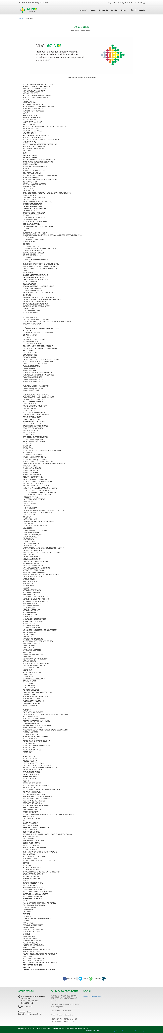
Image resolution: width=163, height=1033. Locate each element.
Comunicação (103, 10)
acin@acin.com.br (41, 3)
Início (21, 18)
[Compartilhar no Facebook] (69, 979)
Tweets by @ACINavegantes (93, 996)
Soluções (114, 10)
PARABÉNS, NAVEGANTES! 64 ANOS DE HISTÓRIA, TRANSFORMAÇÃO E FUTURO (64, 998)
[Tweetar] (83, 979)
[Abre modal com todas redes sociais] (104, 979)
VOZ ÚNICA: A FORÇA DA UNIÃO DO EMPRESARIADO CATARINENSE (64, 1020)
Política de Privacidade (137, 10)
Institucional (83, 10)
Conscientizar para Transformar (62, 1011)
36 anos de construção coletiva (62, 1015)
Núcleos (93, 10)
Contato (123, 10)
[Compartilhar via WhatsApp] (95, 979)
